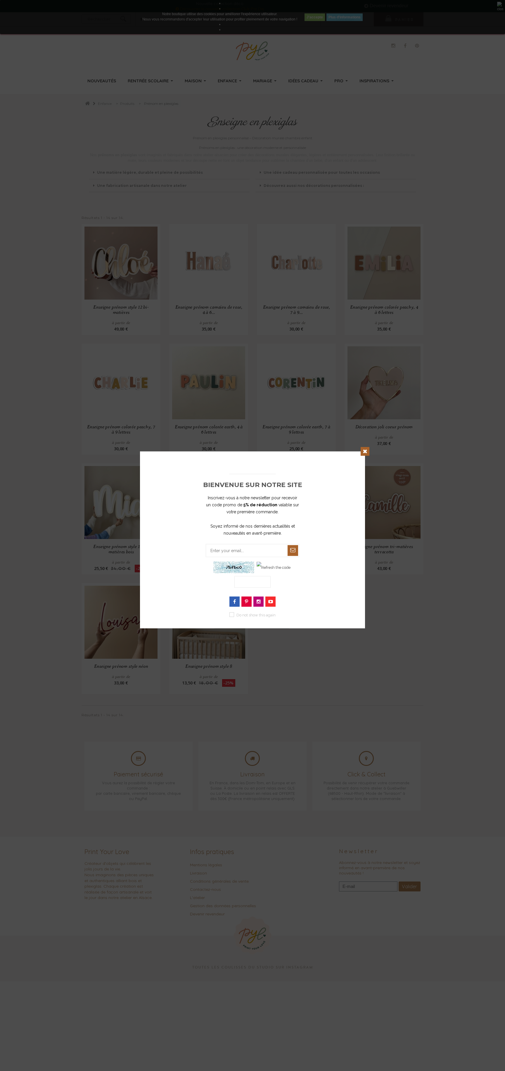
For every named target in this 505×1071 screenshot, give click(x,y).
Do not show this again (256, 615)
